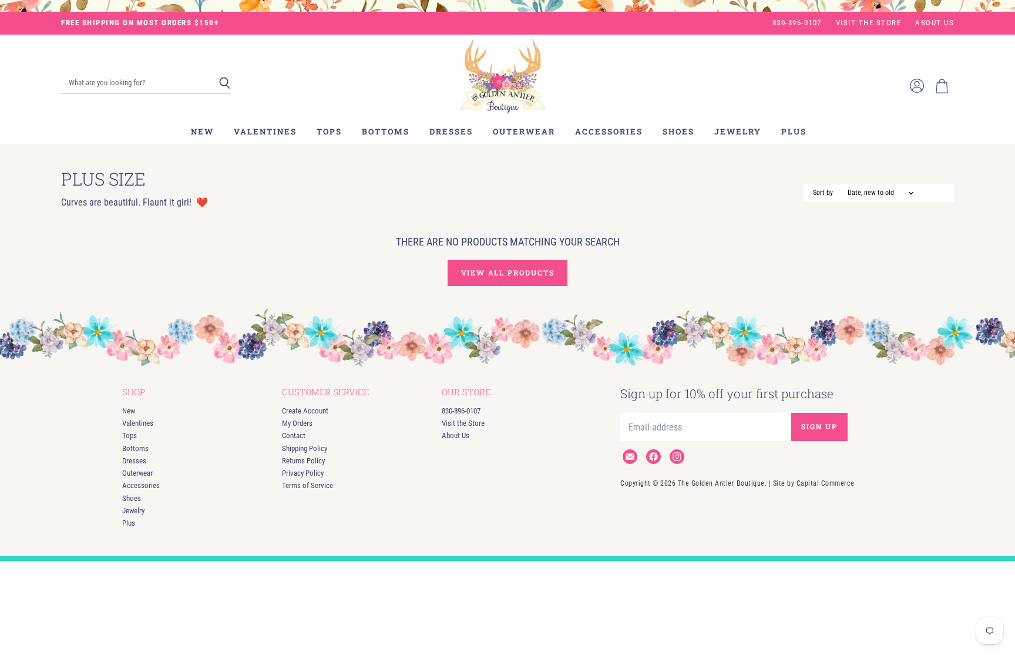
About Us (934, 23)
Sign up (819, 426)
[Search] (225, 83)
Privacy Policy (303, 473)
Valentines (265, 131)
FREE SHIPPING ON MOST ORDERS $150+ (140, 23)
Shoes (678, 131)
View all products (507, 272)
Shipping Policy (304, 448)
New (202, 131)
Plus (793, 131)
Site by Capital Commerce (814, 483)
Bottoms (385, 131)
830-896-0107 (797, 23)
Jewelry (737, 131)
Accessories (609, 131)
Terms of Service (307, 485)
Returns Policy (303, 460)
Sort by (823, 193)
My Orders (297, 423)
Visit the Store (869, 23)
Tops (329, 131)
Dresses (451, 131)
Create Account (305, 410)
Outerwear (524, 131)
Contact (293, 435)
